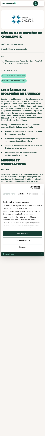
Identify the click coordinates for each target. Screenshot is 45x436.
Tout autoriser (22, 233)
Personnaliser (21, 240)
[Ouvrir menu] (35, 3)
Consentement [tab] (9, 194)
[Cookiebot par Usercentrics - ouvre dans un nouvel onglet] (32, 187)
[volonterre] (9, 3)
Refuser (22, 247)
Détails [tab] (21, 194)
